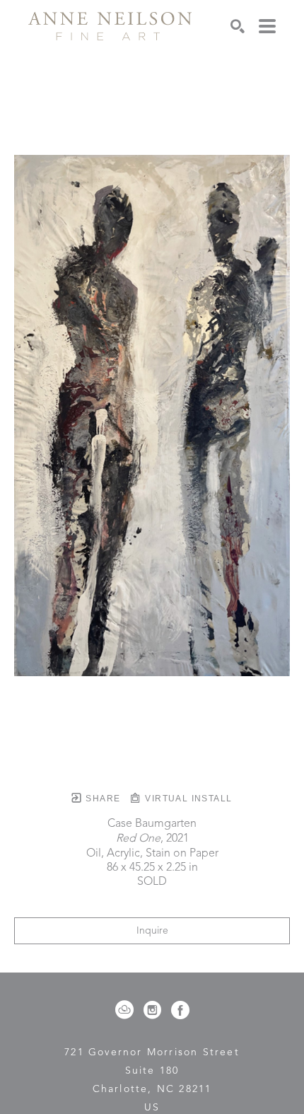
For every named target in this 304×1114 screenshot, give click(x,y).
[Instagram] (155, 1010)
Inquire (152, 931)
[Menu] (267, 26)
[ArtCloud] (127, 1010)
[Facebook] (180, 1010)
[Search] (237, 26)
